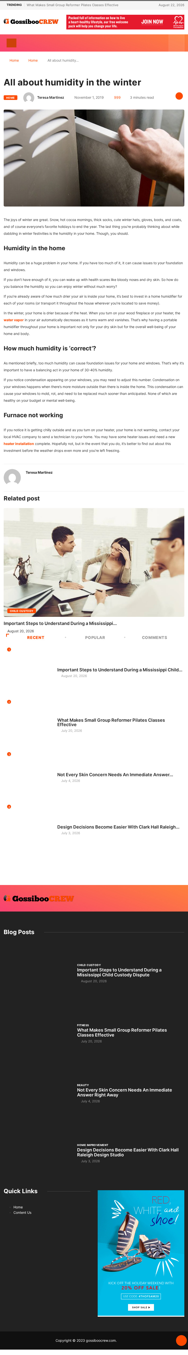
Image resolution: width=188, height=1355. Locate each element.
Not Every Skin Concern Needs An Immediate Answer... (115, 774)
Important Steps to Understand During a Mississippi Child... (119, 669)
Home (14, 60)
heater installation (19, 444)
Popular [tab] (95, 637)
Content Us (22, 1212)
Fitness (63, 715)
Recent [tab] (35, 637)
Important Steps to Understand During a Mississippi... (60, 623)
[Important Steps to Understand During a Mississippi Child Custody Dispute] (38, 972)
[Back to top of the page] (181, 1341)
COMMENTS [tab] (154, 637)
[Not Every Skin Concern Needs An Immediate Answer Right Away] (38, 1092)
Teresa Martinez (50, 97)
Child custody (22, 611)
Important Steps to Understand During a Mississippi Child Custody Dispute (119, 972)
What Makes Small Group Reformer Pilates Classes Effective (72, 5)
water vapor (14, 320)
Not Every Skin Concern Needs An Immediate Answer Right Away (124, 1092)
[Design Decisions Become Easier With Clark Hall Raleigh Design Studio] (38, 1152)
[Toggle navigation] (11, 43)
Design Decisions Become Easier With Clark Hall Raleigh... (118, 827)
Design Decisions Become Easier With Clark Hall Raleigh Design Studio (128, 1152)
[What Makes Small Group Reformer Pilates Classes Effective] (38, 1032)
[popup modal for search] (176, 43)
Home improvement (72, 822)
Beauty (63, 770)
